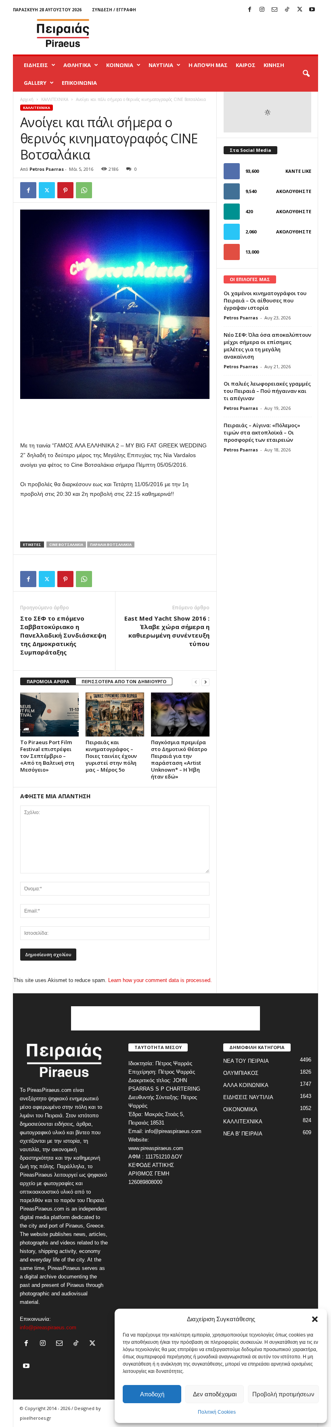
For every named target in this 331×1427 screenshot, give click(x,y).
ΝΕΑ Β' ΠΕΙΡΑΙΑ (242, 1134)
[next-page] (205, 682)
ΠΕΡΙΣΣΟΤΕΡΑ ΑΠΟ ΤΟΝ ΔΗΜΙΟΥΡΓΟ (124, 681)
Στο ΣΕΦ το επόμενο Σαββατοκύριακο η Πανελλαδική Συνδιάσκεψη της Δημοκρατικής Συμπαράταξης (63, 635)
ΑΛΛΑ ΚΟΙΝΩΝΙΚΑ (245, 1085)
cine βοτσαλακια (66, 544)
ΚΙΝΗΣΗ (274, 65)
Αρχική (27, 99)
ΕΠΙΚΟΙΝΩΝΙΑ (79, 82)
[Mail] (274, 10)
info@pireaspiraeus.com (48, 1327)
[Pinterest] (65, 190)
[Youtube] (312, 10)
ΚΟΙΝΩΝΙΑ (119, 65)
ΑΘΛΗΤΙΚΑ (77, 65)
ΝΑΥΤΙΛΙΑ (161, 65)
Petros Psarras (46, 169)
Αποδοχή (152, 1394)
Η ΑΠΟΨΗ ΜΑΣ (208, 65)
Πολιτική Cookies (217, 1412)
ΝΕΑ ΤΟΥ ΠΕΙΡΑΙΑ (246, 1061)
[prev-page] (196, 682)
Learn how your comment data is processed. (160, 980)
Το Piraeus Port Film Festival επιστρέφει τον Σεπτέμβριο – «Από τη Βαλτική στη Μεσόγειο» (47, 756)
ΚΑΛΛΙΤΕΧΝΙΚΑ (54, 99)
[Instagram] (262, 10)
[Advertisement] (215, 33)
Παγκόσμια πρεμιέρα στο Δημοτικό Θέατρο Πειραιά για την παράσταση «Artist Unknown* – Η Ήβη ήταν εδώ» (179, 759)
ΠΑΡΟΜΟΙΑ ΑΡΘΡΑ (48, 681)
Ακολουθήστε (293, 191)
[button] (315, 1319)
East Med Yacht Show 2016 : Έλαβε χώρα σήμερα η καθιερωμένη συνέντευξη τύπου (166, 631)
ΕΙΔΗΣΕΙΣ (36, 65)
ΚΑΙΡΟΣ (246, 65)
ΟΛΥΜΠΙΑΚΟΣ (240, 1073)
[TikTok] (287, 10)
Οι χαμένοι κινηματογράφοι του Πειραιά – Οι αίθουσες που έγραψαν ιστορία (265, 300)
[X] (299, 10)
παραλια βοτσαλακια (111, 544)
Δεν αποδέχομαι (215, 1394)
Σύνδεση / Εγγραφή (114, 10)
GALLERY (35, 82)
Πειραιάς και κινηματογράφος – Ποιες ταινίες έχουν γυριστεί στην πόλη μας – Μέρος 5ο (111, 756)
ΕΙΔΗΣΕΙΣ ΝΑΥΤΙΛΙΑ (248, 1097)
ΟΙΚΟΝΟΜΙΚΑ (240, 1109)
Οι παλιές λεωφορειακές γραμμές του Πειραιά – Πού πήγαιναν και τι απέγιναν (267, 391)
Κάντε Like (298, 171)
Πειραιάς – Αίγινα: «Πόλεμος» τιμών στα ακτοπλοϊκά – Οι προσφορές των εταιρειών (262, 432)
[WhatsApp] (84, 190)
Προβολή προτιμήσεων (283, 1394)
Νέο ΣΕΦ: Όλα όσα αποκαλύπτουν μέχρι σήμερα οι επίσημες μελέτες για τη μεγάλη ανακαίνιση (267, 345)
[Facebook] (249, 10)
